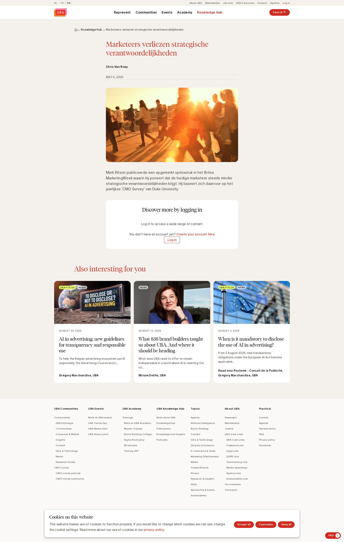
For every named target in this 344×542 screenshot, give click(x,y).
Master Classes (133, 428)
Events (167, 12)
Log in (286, 3)
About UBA (196, 3)
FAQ (261, 434)
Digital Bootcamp (134, 439)
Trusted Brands (199, 467)
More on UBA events (100, 417)
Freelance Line (234, 445)
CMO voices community (70, 478)
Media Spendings (236, 467)
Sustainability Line (237, 478)
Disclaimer (265, 445)
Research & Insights (202, 478)
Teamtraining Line (236, 462)
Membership (212, 3)
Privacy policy (267, 439)
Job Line (228, 3)
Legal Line (232, 451)
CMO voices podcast (68, 473)
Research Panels (65, 462)
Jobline (229, 428)
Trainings (127, 417)
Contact (262, 3)
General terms (267, 428)
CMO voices (61, 467)
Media (59, 456)
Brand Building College (138, 434)
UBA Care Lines (245, 3)
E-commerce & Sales (203, 451)
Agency (195, 417)
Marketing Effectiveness (205, 456)
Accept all (243, 524)
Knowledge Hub (209, 12)
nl (55, 3)
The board (231, 490)
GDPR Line (232, 456)
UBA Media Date (97, 428)
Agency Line (233, 473)
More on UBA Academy (137, 423)
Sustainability (198, 495)
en (68, 3)
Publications (163, 428)
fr (62, 3)
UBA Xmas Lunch (98, 434)
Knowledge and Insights (170, 434)
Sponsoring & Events (203, 490)
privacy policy (154, 529)
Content (60, 445)
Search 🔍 (279, 12)
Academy (184, 12)
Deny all (286, 524)
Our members (233, 484)
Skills (194, 484)
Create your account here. (195, 234)
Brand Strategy (199, 428)
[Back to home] (60, 12)
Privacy (195, 473)
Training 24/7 (131, 451)
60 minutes (130, 445)
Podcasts (161, 439)
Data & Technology (67, 451)
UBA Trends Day (97, 423)
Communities (146, 12)
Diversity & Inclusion (202, 445)
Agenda (275, 3)
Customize (266, 524)
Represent (122, 12)
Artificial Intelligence (203, 423)
